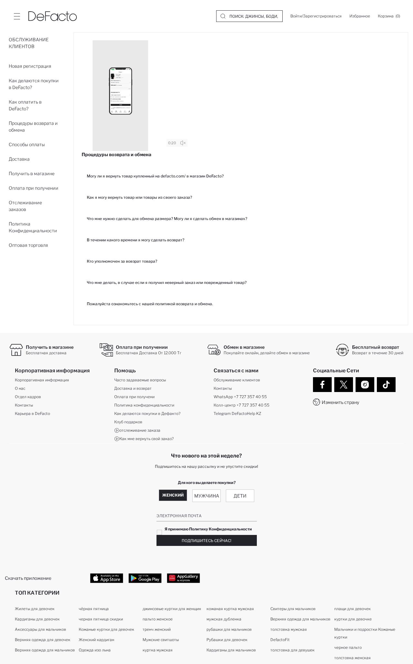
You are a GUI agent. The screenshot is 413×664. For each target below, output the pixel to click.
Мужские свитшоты (161, 639)
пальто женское (158, 619)
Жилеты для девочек (35, 608)
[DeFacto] (52, 16)
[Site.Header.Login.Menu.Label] (17, 16)
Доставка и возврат (133, 388)
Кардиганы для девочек (37, 619)
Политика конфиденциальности (144, 405)
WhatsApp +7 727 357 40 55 (240, 396)
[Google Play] (145, 578)
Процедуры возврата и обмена (33, 126)
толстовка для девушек (292, 650)
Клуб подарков (128, 421)
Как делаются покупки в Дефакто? (147, 413)
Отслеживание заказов (25, 206)
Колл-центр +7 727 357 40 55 (241, 405)
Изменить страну (340, 402)
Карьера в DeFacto (32, 413)
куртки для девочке (353, 619)
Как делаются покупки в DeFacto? (34, 84)
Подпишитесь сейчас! (206, 540)
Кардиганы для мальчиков (231, 650)
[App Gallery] (183, 578)
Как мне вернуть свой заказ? (146, 438)
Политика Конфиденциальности (33, 227)
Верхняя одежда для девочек (42, 639)
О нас (20, 388)
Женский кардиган (96, 639)
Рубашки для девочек (226, 639)
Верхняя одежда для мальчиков (45, 650)
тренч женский (157, 629)
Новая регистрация (30, 66)
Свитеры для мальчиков (293, 608)
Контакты (24, 405)
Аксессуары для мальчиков (40, 629)
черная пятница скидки (101, 619)
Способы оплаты (27, 144)
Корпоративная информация (42, 379)
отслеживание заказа (139, 430)
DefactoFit (280, 639)
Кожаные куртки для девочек (106, 629)
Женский (173, 495)
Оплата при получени (134, 396)
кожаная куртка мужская (230, 608)
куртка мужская (158, 650)
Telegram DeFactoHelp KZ (237, 413)
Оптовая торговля (28, 245)
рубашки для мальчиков (229, 629)
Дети (240, 495)
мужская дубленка (223, 619)
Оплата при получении (33, 188)
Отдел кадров (28, 396)
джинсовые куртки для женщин (172, 608)
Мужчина (206, 495)
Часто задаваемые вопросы (140, 379)
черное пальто (348, 647)
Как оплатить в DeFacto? (25, 105)
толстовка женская (352, 657)
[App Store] (106, 578)
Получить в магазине (32, 173)
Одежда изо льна (95, 650)
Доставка (19, 159)
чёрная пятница (94, 608)
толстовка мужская (288, 629)
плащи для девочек (352, 608)
